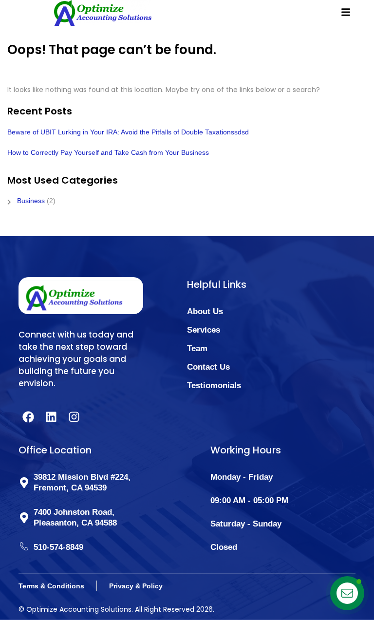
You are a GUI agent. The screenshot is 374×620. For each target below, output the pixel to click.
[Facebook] (28, 417)
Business (31, 201)
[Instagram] (74, 417)
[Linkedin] (51, 417)
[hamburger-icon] (344, 8)
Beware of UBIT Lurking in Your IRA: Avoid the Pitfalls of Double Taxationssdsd (128, 132)
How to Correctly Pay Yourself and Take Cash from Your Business (108, 152)
